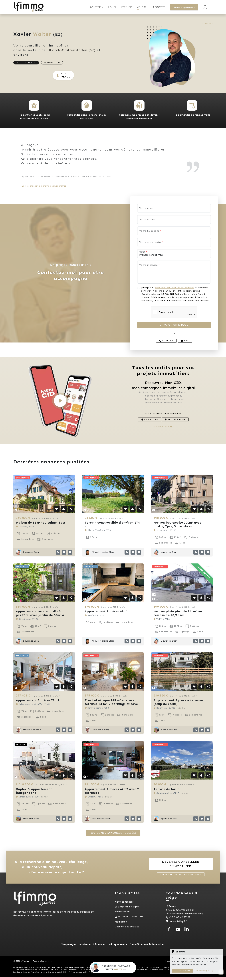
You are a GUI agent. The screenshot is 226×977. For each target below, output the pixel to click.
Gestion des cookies (127, 926)
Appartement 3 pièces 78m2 (37, 700)
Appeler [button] (167, 340)
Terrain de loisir (166, 789)
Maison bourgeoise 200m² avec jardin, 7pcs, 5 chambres (177, 524)
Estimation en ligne (127, 906)
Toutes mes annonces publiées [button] (112, 832)
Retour (208, 23)
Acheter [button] (95, 7)
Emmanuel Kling (100, 729)
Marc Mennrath (168, 729)
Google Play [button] (176, 419)
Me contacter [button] (26, 62)
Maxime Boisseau (32, 729)
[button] (34, 105)
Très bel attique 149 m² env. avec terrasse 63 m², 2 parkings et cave (111, 702)
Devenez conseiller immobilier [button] (180, 864)
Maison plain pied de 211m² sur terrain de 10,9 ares (178, 613)
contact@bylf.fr (178, 921)
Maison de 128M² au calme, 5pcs (40, 522)
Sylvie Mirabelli (168, 818)
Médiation (121, 921)
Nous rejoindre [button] (184, 7)
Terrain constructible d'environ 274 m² (112, 524)
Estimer (126, 7)
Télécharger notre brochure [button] (180, 874)
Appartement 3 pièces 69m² (106, 611)
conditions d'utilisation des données (174, 287)
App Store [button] (150, 419)
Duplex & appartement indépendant (34, 791)
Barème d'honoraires (131, 916)
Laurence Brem (31, 552)
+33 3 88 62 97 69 (179, 917)
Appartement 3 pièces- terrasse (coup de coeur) (178, 702)
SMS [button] (186, 340)
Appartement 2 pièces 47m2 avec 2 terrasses (112, 791)
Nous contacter (124, 901)
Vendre (141, 7)
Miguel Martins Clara (102, 552)
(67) (71, 50)
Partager (53, 62)
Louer (112, 7)
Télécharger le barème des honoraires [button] (45, 186)
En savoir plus (161, 426)
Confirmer (182, 970)
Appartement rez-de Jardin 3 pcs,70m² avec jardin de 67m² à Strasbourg (40, 615)
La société (158, 7)
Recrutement (123, 911)
